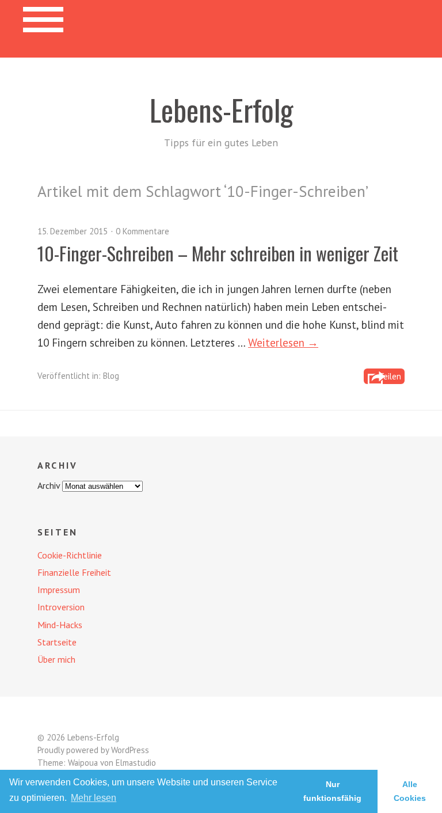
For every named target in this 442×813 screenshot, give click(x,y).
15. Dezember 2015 (72, 231)
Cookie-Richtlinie (69, 555)
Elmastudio (136, 762)
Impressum (58, 589)
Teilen (390, 376)
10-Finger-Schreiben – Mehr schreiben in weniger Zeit (217, 253)
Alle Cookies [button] (410, 791)
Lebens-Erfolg (221, 109)
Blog (111, 375)
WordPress (130, 749)
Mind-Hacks (59, 624)
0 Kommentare (142, 231)
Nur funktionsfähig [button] (332, 791)
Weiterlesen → (283, 342)
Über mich (56, 659)
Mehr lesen (93, 798)
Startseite (57, 642)
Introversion (61, 607)
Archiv (48, 485)
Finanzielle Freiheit (74, 572)
